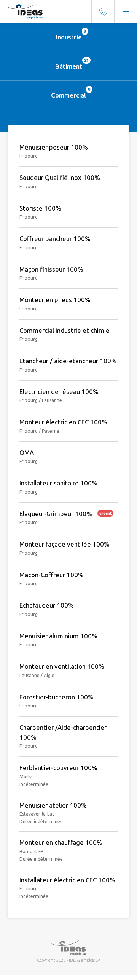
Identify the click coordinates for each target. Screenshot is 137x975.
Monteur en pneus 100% (55, 299)
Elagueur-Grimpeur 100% (65, 513)
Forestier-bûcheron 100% (56, 697)
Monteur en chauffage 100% (60, 842)
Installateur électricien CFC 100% (67, 880)
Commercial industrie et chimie (64, 330)
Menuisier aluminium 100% (58, 635)
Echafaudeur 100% (46, 605)
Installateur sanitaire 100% (58, 483)
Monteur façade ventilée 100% (64, 544)
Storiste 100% (40, 208)
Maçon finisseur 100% (51, 269)
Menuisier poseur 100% (53, 147)
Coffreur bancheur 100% (55, 238)
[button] (125, 11)
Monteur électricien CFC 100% (63, 421)
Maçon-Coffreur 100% (51, 574)
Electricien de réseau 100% (59, 391)
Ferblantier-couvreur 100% (58, 767)
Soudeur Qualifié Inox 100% (59, 177)
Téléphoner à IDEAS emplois (102, 11)
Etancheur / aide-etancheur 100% (68, 360)
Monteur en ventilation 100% (61, 666)
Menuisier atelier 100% (53, 805)
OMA (26, 452)
